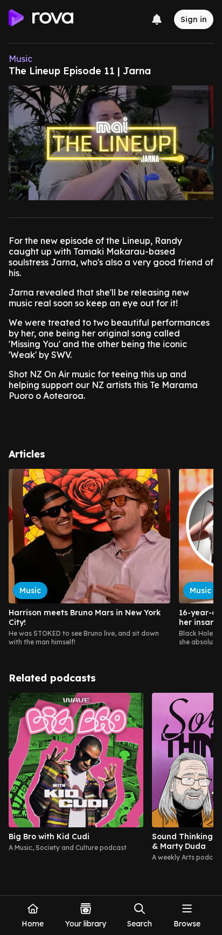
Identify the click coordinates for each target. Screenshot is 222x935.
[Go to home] (41, 19)
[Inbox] (157, 19)
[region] (111, 558)
